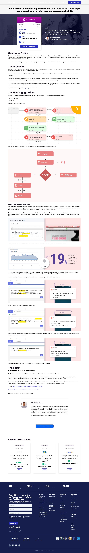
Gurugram (20, 530)
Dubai (15, 531)
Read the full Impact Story (29, 46)
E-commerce (44, 445)
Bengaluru (15, 530)
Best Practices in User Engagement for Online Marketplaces (27, 386)
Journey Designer (26, 88)
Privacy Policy (47, 550)
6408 (23, 37)
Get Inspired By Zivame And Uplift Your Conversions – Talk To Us (23, 389)
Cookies (52, 550)
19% (23, 41)
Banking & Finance (69, 445)
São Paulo (11, 531)
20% (23, 32)
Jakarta (18, 531)
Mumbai (10, 530)
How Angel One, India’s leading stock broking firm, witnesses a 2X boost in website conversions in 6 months (69, 457)
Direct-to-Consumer (19, 445)
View (19, 469)
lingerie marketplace (28, 56)
